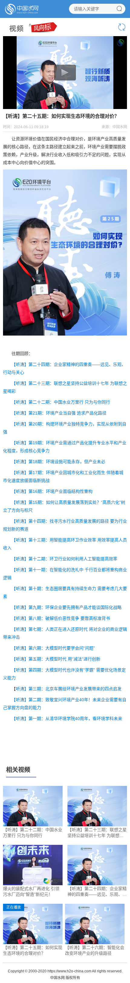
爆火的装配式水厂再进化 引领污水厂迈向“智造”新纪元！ (31, 891)
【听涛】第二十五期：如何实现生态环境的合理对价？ (32, 950)
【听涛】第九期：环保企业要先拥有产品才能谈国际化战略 (66, 607)
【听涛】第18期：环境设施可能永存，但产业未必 (58, 461)
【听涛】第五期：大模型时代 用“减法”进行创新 (55, 659)
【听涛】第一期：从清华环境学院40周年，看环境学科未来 (67, 718)
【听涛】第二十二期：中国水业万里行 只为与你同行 (60, 402)
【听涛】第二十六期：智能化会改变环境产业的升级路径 (94, 950)
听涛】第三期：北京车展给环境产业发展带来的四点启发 (69, 688)
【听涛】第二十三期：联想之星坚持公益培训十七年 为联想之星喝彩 (97, 833)
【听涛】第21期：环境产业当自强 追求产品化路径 (58, 413)
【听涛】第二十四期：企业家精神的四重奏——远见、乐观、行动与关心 (97, 892)
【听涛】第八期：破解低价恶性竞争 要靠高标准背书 (60, 618)
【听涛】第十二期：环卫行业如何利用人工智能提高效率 (64, 558)
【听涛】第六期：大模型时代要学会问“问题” (53, 648)
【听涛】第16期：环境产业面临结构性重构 (52, 491)
